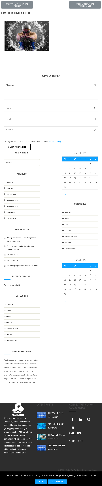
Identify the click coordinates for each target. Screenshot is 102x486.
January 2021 (11, 194)
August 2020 (11, 219)
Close (41, 482)
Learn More (57, 482)
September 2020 (13, 213)
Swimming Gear (12, 328)
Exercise (10, 304)
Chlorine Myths (12, 255)
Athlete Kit (16, 285)
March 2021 (11, 182)
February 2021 (12, 188)
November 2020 (12, 207)
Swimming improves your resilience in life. (22, 266)
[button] (17, 5)
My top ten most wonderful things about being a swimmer (21, 239)
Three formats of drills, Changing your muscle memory (20, 247)
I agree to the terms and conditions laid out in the (34, 142)
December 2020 (12, 200)
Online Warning (12, 260)
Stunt (8, 27)
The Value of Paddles (59, 413)
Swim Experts (13, 23)
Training (9, 334)
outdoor (9, 322)
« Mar (64, 194)
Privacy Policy (55, 142)
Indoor (9, 310)
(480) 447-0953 (77, 441)
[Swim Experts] (22, 36)
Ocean (9, 316)
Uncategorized (12, 340)
